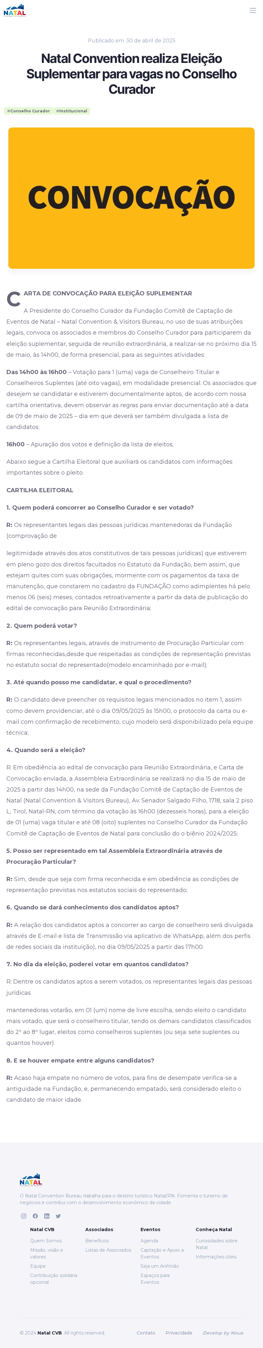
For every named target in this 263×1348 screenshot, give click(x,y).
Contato (146, 1333)
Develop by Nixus (223, 1333)
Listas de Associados (108, 1250)
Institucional (71, 111)
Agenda (149, 1241)
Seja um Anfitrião (159, 1266)
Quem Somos (46, 1241)
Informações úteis (216, 1257)
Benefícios (97, 1241)
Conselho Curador (28, 111)
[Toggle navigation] (253, 10)
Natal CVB (50, 1333)
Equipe (38, 1266)
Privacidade (178, 1333)
